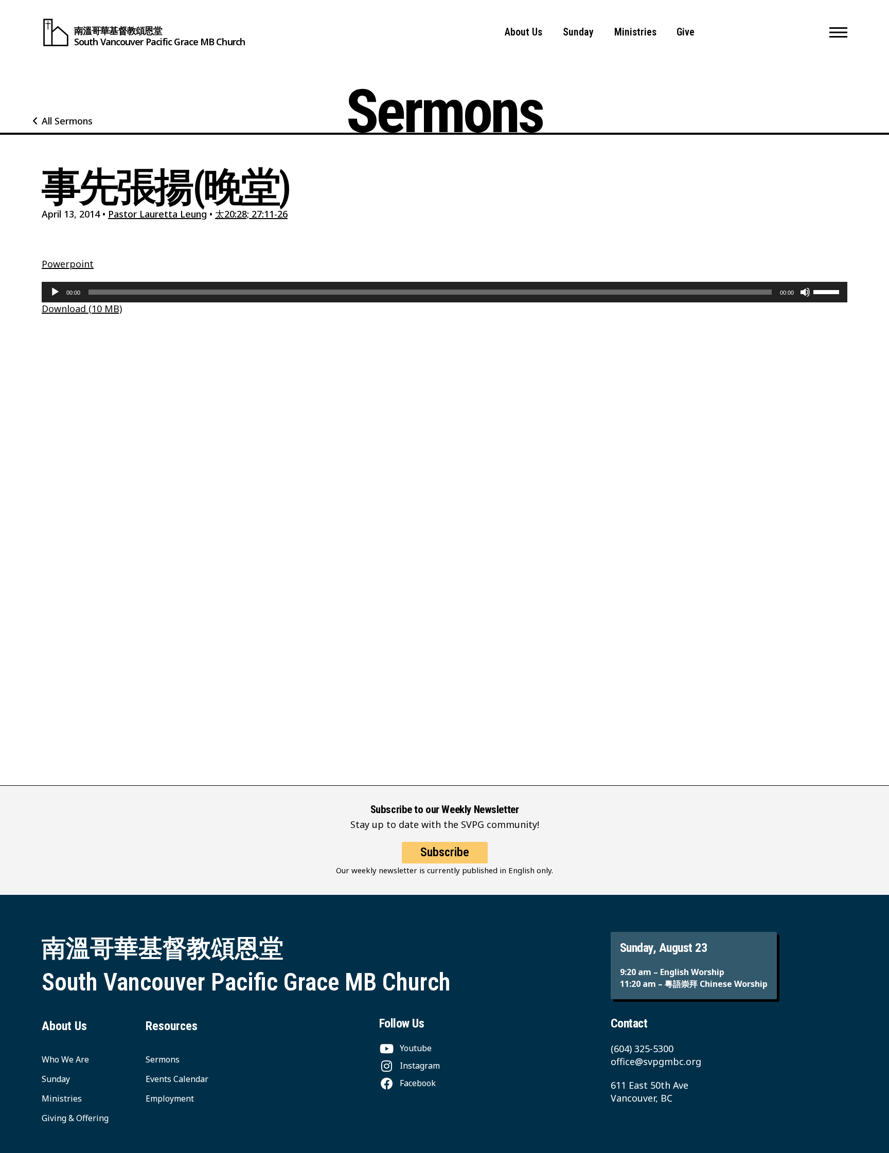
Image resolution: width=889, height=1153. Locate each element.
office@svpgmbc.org (656, 1061)
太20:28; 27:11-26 (251, 214)
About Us (523, 32)
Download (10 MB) (82, 308)
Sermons (163, 1059)
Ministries (635, 32)
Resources (172, 1026)
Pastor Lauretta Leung (157, 214)
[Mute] (805, 292)
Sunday (578, 32)
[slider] (827, 291)
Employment (170, 1098)
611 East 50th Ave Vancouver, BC (649, 1091)
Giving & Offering (75, 1118)
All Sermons (67, 120)
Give (686, 32)
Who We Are (65, 1059)
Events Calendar (177, 1079)
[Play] (55, 292)
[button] (838, 32)
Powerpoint (68, 264)
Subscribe (444, 852)
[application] (444, 292)
